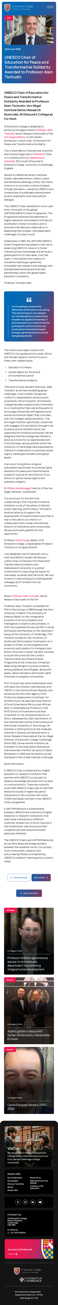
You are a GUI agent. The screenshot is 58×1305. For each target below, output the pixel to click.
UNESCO (39, 154)
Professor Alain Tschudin (25, 596)
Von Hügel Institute (14, 137)
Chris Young (22, 540)
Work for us (35, 1177)
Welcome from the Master (39, 1181)
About (10, 1187)
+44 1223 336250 (18, 1233)
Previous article (20, 877)
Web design (25, 1298)
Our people (12, 1180)
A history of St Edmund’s (36, 1187)
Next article (39, 877)
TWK (36, 1298)
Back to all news (30, 893)
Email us (14, 1230)
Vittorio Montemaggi (18, 488)
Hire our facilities (15, 1184)
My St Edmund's (14, 1177)
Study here (12, 1190)
